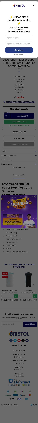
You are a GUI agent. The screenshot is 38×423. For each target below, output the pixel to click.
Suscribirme (19, 50)
